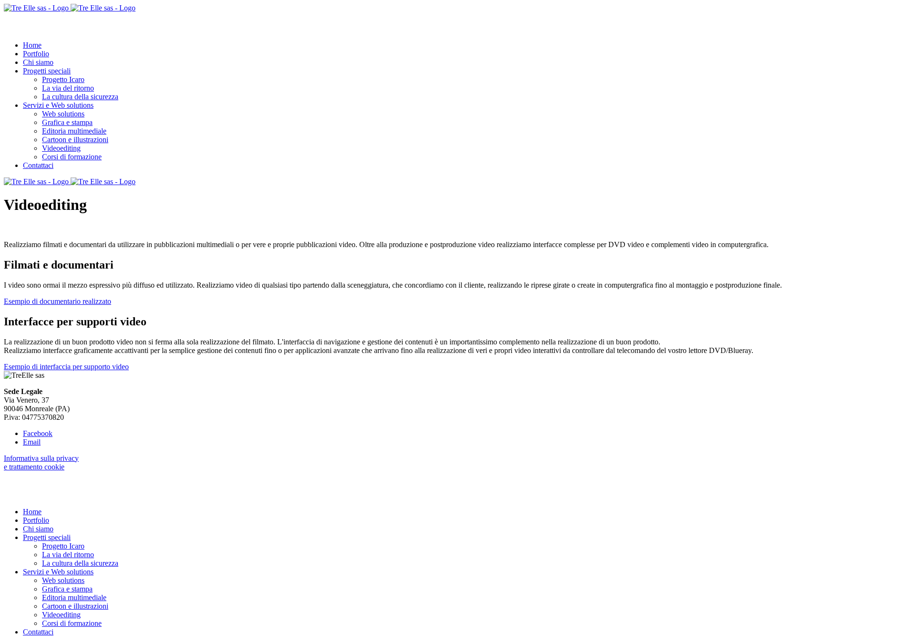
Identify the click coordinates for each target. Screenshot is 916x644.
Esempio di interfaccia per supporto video (66, 367)
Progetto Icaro (63, 79)
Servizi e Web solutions (58, 105)
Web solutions (63, 114)
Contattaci (38, 165)
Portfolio (36, 54)
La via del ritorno (68, 88)
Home (32, 45)
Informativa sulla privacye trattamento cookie (41, 462)
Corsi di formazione (72, 157)
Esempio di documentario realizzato (57, 301)
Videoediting (61, 148)
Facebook (37, 433)
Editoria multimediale (74, 131)
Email (32, 442)
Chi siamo (38, 62)
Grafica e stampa (67, 122)
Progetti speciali (47, 71)
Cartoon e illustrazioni (75, 139)
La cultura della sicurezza (80, 97)
